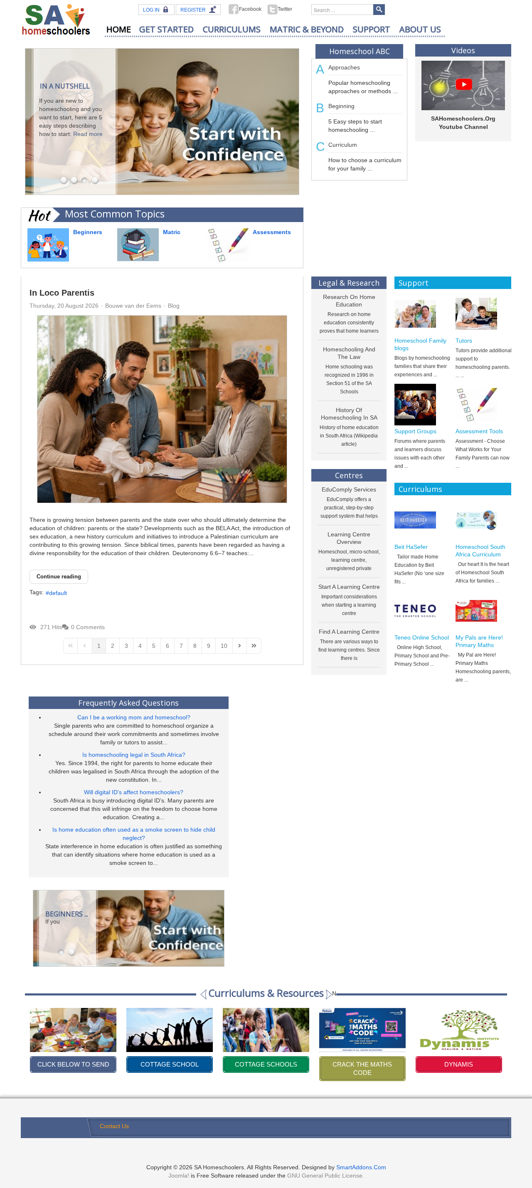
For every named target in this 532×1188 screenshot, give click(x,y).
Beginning (341, 106)
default (58, 593)
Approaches (344, 67)
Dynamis (362, 1064)
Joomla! (178, 1175)
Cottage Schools (169, 1064)
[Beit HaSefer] (422, 520)
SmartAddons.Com (361, 1167)
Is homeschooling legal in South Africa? (133, 754)
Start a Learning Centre (349, 586)
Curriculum (342, 144)
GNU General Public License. (325, 1175)
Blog (174, 305)
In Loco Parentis (62, 292)
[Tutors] (484, 314)
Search (379, 9)
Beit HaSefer (411, 546)
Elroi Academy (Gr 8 (458, 1064)
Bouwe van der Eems (133, 305)
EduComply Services (349, 489)
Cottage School (73, 1064)
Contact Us (114, 1126)
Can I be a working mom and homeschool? (133, 717)
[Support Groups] (422, 404)
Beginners (87, 232)
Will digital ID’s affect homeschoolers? (133, 792)
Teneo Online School (421, 637)
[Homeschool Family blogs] (422, 314)
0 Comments (88, 627)
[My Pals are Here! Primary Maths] (484, 611)
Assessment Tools (479, 431)
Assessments (272, 232)
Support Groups (415, 431)
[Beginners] (48, 244)
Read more (88, 134)
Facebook (250, 9)
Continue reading (59, 576)
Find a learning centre (349, 631)
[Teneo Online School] (422, 611)
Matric (171, 232)
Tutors (464, 340)
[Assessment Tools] (484, 404)
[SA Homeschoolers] (56, 19)
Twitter (285, 9)
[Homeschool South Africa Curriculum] (484, 520)
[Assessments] (228, 244)
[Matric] (138, 244)
